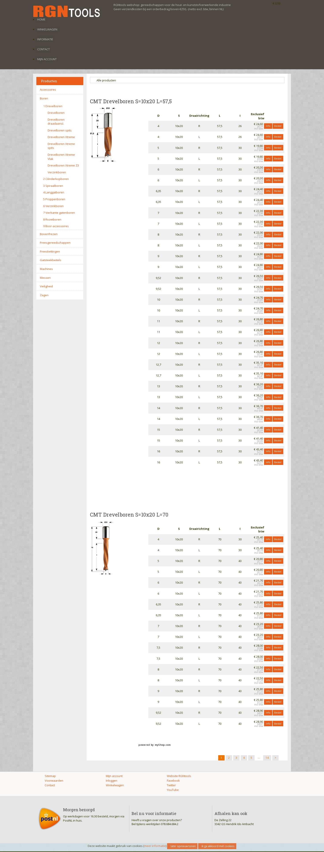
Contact (43, 49)
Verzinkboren (57, 172)
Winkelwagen (47, 29)
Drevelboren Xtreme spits (61, 146)
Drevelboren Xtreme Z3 (63, 165)
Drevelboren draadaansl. (56, 122)
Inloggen (111, 781)
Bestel (277, 125)
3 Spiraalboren (53, 186)
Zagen (44, 295)
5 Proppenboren (54, 199)
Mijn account (47, 59)
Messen (45, 278)
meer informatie (155, 846)
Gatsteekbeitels (50, 260)
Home (41, 19)
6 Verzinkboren (53, 206)
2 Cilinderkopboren (56, 179)
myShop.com (163, 744)
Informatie (45, 39)
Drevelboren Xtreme (61, 137)
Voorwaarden (54, 781)
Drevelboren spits (60, 130)
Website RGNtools (179, 776)
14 (267, 758)
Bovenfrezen (49, 234)
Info (268, 125)
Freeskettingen (50, 251)
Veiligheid (46, 286)
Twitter (171, 785)
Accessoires (48, 90)
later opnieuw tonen (183, 846)
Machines (46, 269)
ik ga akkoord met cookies (217, 846)
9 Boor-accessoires (56, 226)
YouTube (173, 790)
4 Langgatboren (53, 192)
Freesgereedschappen (55, 243)
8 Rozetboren (52, 219)
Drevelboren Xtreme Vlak (61, 157)
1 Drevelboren (52, 106)
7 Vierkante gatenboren (59, 213)
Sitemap (50, 776)
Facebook (173, 781)
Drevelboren (56, 113)
